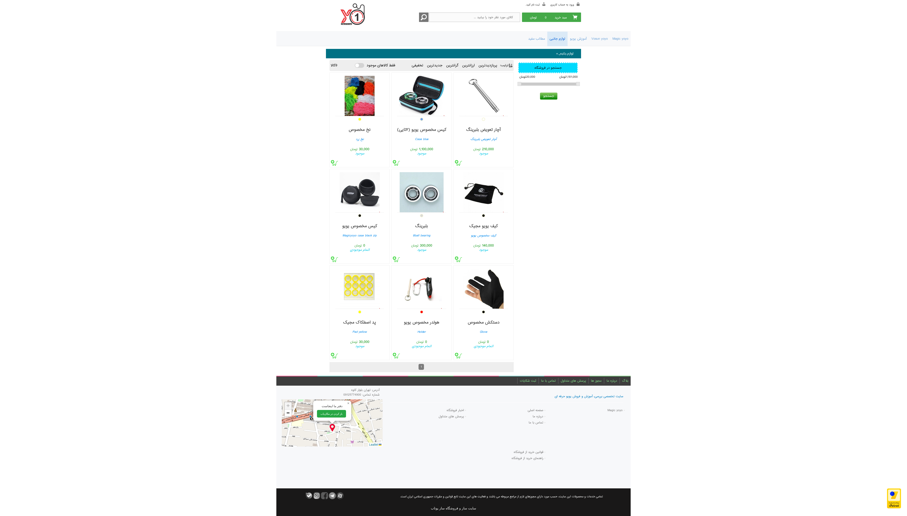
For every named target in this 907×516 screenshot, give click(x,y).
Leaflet (374, 444)
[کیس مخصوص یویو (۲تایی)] (421, 94)
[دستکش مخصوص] (483, 287)
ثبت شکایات (528, 381)
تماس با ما (548, 381)
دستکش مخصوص (484, 322)
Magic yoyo (620, 38)
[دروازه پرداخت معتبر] (894, 498)
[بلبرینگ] (421, 191)
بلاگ (625, 381)
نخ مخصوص (360, 130)
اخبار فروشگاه (455, 410)
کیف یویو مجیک (483, 226)
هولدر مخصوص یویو (421, 322)
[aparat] (340, 495)
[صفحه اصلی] (351, 14)
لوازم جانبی (557, 38)
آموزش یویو (578, 38)
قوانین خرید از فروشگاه (528, 452)
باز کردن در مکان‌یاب (331, 413)
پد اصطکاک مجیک (359, 322)
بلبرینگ (421, 226)
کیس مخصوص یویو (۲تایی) (421, 130)
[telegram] (332, 495)
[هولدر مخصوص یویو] (421, 287)
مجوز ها (596, 381)
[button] (332, 427)
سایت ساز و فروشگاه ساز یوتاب (453, 508)
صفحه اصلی (535, 410)
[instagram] (316, 495)
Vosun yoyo (599, 38)
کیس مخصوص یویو (359, 226)
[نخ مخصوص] (359, 94)
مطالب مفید (536, 38)
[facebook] (324, 495)
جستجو (548, 95)
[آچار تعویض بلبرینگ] (483, 94)
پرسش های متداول (573, 381)
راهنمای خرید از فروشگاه (527, 458)
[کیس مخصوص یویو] (359, 191)
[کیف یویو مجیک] (483, 191)
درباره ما (612, 381)
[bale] (308, 495)
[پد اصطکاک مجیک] (359, 287)
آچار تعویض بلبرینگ (483, 130)
